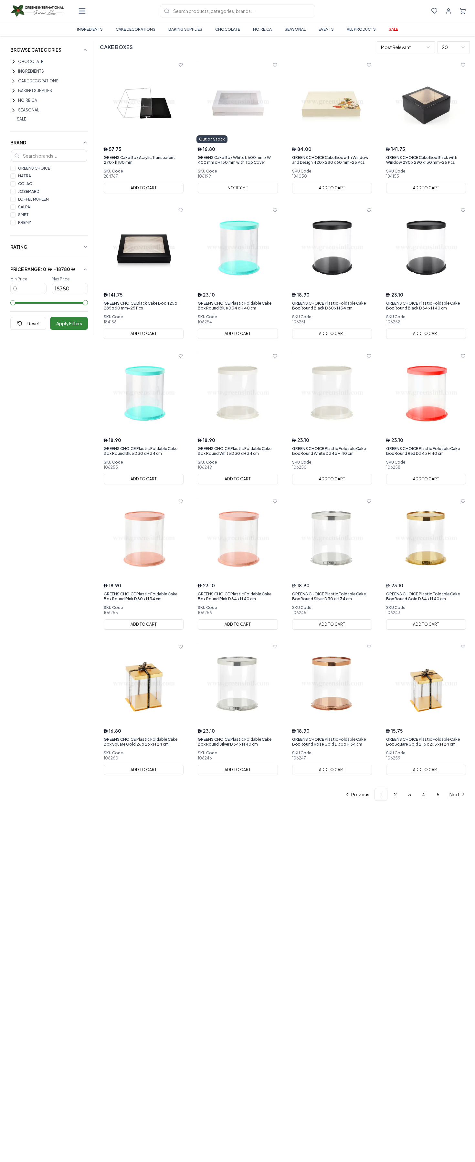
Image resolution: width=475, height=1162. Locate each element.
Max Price (61, 279)
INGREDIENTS (90, 29)
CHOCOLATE (227, 29)
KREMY (24, 222)
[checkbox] (13, 168)
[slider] (13, 302)
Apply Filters (69, 323)
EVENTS (326, 29)
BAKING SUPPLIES (185, 29)
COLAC (25, 183)
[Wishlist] (434, 11)
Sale (393, 29)
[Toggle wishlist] (180, 65)
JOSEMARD (28, 191)
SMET (23, 214)
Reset (33, 323)
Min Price (18, 279)
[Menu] (82, 11)
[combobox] (406, 47)
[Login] (448, 11)
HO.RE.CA (262, 29)
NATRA (24, 175)
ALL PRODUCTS (361, 29)
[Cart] (463, 11)
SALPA (24, 206)
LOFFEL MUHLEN (33, 199)
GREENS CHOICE (34, 168)
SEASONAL (295, 29)
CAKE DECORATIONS (135, 29)
